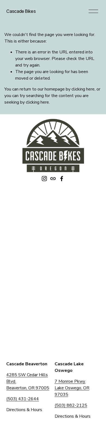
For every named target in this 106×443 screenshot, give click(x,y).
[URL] (53, 178)
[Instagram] (44, 178)
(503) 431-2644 (22, 399)
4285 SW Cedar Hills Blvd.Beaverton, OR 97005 (27, 381)
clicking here (83, 89)
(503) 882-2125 (71, 405)
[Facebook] (61, 178)
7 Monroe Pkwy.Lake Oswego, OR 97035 (72, 387)
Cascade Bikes (21, 11)
